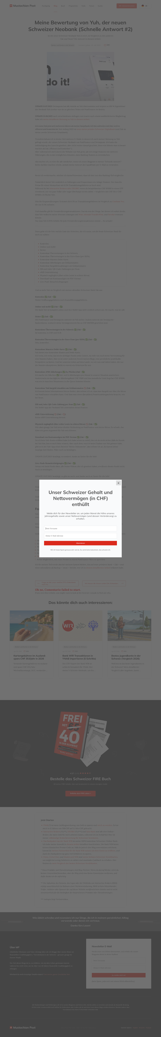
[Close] (118, 483)
